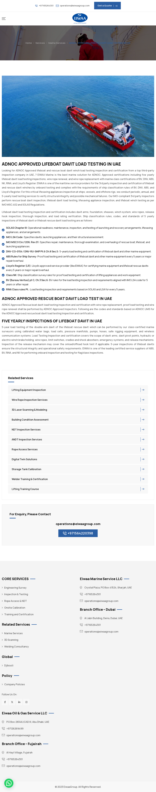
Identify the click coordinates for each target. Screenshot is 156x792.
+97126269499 (14, 728)
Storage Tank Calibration (26, 469)
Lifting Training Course (25, 489)
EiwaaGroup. (71, 786)
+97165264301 (46, 5)
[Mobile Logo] (80, 18)
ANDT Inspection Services (27, 439)
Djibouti (8, 665)
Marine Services (13, 633)
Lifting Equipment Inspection (29, 390)
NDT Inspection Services (26, 429)
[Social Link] (5, 702)
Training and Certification (19, 614)
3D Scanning (11, 639)
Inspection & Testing (16, 594)
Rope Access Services (25, 449)
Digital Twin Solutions (24, 459)
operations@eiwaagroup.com (75, 5)
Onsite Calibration (14, 607)
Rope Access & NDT (15, 601)
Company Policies (14, 684)
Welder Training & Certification (30, 479)
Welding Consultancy (16, 646)
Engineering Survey (15, 587)
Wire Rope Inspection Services (30, 399)
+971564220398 (80, 533)
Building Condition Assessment (30, 419)
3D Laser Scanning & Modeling (29, 409)
